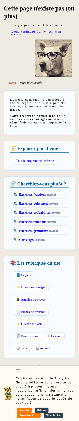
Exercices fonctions (32, 222)
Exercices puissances (33, 203)
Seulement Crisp (28, 415)
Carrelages (27, 240)
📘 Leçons (23, 275)
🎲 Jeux (21, 348)
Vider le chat (53, 415)
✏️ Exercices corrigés (31, 287)
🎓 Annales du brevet (30, 299)
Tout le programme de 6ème (35, 160)
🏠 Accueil (42, 348)
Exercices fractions (32, 194)
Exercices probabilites (34, 212)
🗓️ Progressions (27, 336)
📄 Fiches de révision (30, 312)
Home (13, 82)
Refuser (41, 410)
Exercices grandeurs (33, 231)
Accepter (24, 410)
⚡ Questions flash (29, 324)
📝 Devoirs (53, 336)
